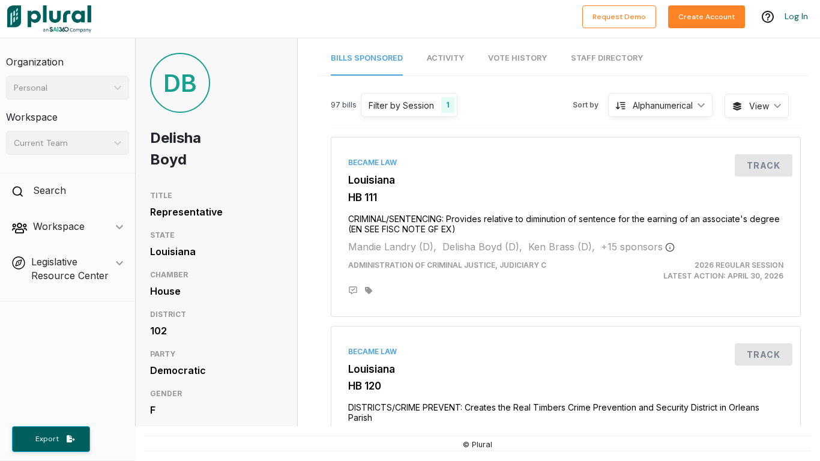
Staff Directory (607, 57)
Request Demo (619, 17)
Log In (796, 16)
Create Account (706, 17)
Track (763, 165)
